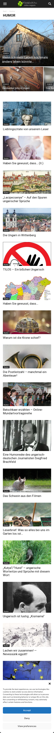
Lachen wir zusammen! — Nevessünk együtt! (20, 652)
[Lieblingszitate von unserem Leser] (27, 113)
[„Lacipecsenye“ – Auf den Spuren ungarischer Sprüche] (27, 182)
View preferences (27, 726)
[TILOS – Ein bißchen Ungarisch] (27, 254)
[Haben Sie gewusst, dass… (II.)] (27, 148)
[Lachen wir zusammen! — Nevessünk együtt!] (27, 635)
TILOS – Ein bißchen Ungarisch (23, 269)
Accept (27, 710)
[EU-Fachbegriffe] (27, 673)
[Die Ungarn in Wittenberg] (27, 220)
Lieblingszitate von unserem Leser (26, 129)
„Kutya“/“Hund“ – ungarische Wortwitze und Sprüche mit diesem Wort (26, 571)
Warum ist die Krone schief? (21, 337)
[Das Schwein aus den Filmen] (27, 480)
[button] (49, 683)
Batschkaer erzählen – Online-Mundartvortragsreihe (23, 411)
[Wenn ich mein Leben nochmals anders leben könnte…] (27, 43)
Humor (6, 53)
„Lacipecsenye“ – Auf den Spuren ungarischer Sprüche (25, 199)
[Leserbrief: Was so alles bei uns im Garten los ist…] (27, 514)
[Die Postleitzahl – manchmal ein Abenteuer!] (27, 356)
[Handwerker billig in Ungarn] (21, 83)
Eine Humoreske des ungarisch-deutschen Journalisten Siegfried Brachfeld (25, 458)
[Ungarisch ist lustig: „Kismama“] (27, 597)
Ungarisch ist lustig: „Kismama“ (23, 616)
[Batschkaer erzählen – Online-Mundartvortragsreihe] (27, 394)
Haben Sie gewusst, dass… (20, 303)
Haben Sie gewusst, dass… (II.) (23, 163)
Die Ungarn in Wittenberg (19, 235)
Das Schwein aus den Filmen (22, 496)
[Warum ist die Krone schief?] (27, 322)
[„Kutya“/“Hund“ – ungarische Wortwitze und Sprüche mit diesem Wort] (27, 552)
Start (5, 11)
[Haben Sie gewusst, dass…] (27, 288)
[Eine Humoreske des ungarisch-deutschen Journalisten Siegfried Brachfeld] (27, 435)
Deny (27, 718)
